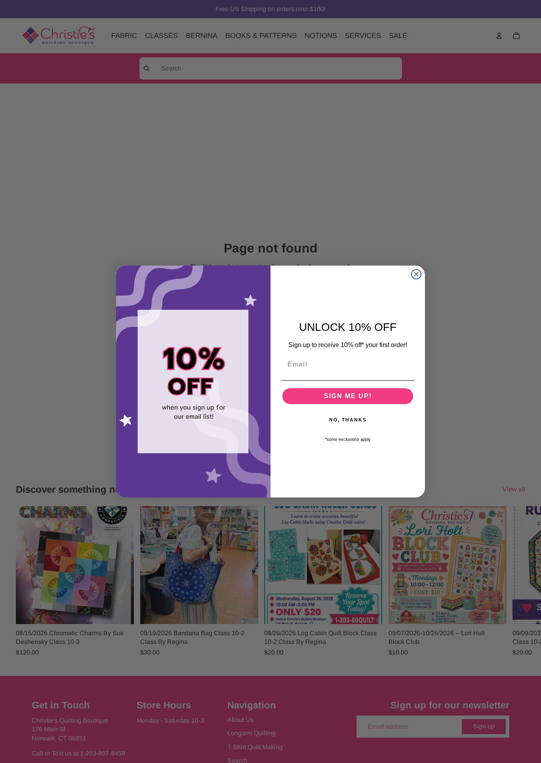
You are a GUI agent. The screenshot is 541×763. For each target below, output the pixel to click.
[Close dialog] (416, 274)
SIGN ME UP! (348, 396)
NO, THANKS (348, 420)
